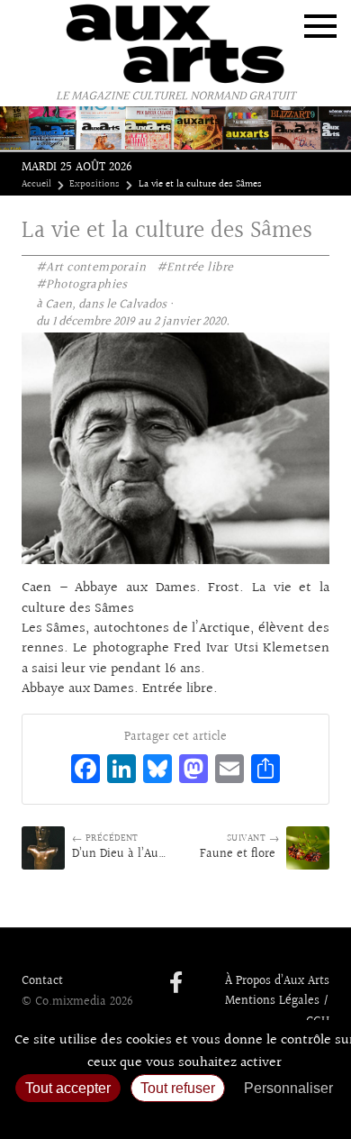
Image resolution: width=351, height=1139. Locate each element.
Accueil (36, 185)
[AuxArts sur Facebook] (176, 984)
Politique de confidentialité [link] (175, 1117)
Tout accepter (68, 1088)
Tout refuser (177, 1088)
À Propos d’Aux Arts (277, 981)
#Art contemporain (91, 268)
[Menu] (320, 26)
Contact (42, 981)
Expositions (94, 185)
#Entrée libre (195, 268)
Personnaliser (288, 1088)
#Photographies (82, 285)
